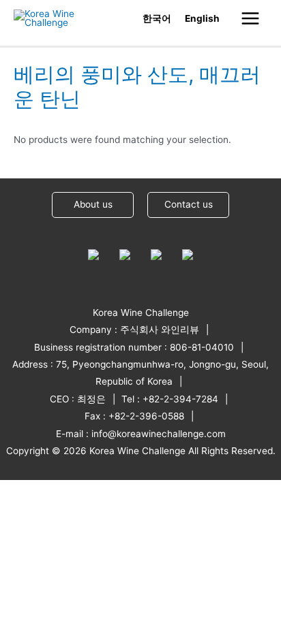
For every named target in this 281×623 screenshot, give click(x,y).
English (202, 18)
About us (93, 204)
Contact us (188, 204)
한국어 (157, 18)
